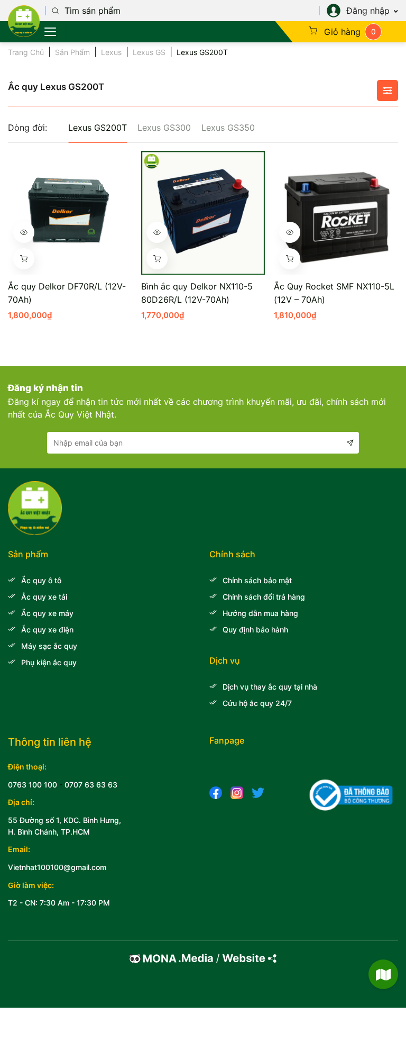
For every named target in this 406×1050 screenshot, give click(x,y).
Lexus (111, 52)
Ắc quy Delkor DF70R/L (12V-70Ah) (67, 293)
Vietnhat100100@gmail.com (57, 867)
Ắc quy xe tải (44, 596)
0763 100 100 (32, 784)
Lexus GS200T (97, 127)
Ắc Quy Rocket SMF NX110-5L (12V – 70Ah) (334, 293)
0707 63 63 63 (90, 784)
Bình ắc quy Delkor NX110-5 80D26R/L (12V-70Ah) (197, 293)
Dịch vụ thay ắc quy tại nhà (270, 686)
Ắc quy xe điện (47, 629)
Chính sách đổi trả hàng (264, 596)
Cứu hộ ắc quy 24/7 (257, 703)
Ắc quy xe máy (47, 613)
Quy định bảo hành (255, 629)
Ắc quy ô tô (41, 580)
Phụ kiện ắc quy (49, 662)
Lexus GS (149, 52)
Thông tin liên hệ (49, 742)
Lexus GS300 (164, 127)
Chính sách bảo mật (257, 580)
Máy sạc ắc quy (49, 645)
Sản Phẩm (72, 52)
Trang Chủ (26, 52)
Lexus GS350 (228, 127)
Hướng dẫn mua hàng (260, 613)
